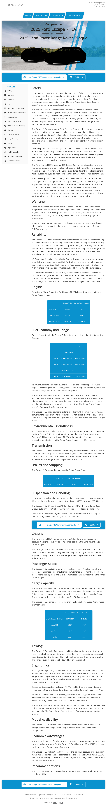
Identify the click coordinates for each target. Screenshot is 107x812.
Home (28, 15)
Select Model (41, 15)
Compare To (57, 15)
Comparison (11, 87)
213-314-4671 (100, 7)
